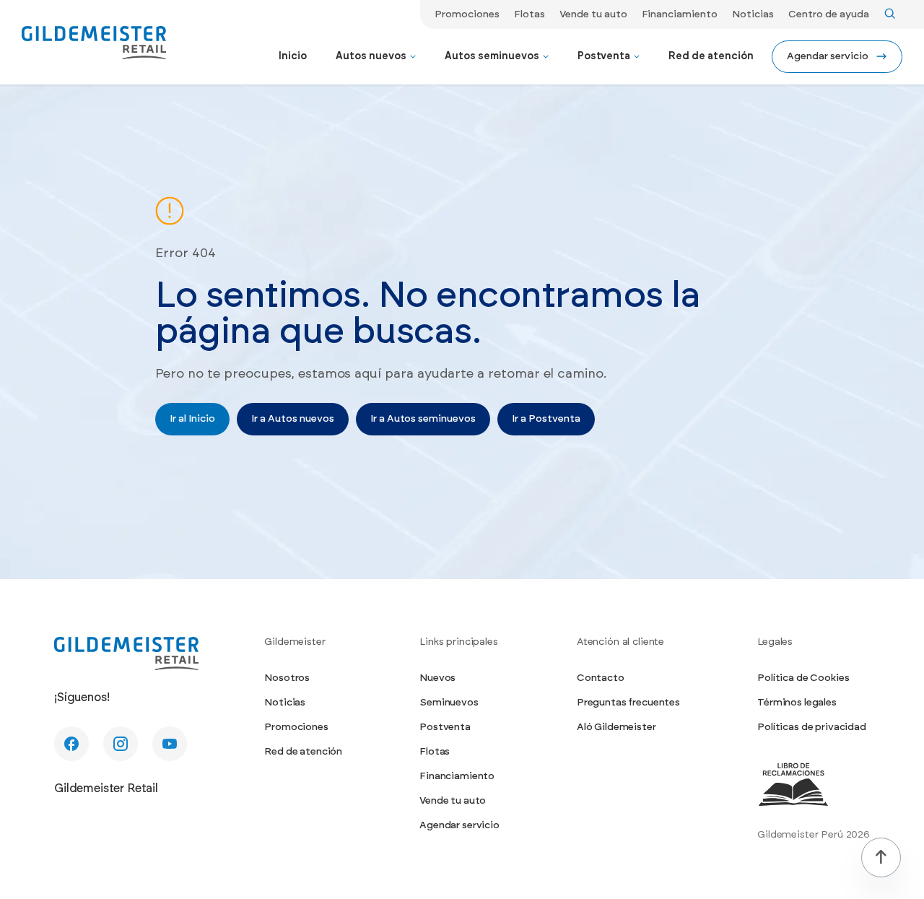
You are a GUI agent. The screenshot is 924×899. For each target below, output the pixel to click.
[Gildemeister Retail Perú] (126, 653)
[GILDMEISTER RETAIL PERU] (94, 42)
